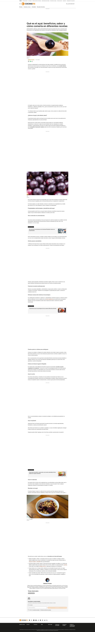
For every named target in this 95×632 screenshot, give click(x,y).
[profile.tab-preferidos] (28, 61)
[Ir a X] (31, 620)
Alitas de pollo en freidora (36, 0)
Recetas (20, 6)
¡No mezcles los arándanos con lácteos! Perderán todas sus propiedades (42, 230)
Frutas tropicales (31, 593)
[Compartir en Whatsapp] (30, 61)
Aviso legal (50, 624)
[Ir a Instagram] (33, 620)
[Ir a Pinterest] (40, 620)
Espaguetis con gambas (71, 0)
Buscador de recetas (41, 6)
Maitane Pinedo (31, 59)
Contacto (35, 624)
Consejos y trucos (27, 6)
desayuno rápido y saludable (34, 561)
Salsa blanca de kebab (45, 0)
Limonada (30, 0)
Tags (42, 624)
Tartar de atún (59, 0)
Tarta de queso (25, 0)
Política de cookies (64, 625)
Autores (28, 624)
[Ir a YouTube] (36, 620)
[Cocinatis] (28, 3)
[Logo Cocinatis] (23, 620)
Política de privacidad (57, 625)
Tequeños (64, 0)
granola (65, 564)
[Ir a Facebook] (29, 620)
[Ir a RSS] (47, 620)
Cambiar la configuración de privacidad (72, 625)
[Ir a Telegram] (44, 620)
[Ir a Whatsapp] (42, 620)
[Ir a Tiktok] (38, 620)
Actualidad (34, 6)
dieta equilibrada (49, 299)
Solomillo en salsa (53, 0)
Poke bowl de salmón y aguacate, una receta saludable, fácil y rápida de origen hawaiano (42, 473)
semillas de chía (42, 566)
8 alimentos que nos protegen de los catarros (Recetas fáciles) (42, 308)
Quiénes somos (22, 624)
